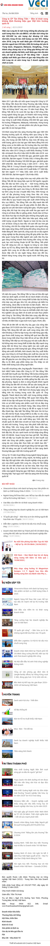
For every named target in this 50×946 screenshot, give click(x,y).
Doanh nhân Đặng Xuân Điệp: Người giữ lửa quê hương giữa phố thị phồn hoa (31, 823)
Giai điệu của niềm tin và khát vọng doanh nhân (23, 504)
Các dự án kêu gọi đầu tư (12, 931)
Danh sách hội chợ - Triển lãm (26, 700)
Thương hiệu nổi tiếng (11, 915)
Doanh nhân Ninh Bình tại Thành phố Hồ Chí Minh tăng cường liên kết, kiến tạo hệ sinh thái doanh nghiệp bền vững (25, 533)
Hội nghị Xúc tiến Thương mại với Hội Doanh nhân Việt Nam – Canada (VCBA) (31, 865)
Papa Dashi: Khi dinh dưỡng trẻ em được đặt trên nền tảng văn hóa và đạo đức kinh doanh (31, 782)
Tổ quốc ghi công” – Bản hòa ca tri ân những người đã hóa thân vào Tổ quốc (25, 518)
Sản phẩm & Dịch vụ (10, 928)
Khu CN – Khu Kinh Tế (11, 938)
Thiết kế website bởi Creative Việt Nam (25, 943)
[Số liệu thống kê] (7, 712)
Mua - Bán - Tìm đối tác (23, 729)
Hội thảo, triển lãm (10, 918)
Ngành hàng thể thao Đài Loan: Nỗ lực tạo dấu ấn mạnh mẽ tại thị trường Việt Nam (26, 496)
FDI (3, 935)
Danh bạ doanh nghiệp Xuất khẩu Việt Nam (31, 741)
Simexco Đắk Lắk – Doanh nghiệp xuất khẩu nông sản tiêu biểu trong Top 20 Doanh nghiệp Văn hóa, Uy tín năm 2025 (31, 803)
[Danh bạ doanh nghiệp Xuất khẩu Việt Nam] (7, 743)
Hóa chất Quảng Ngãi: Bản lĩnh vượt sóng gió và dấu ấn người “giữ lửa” (31, 770)
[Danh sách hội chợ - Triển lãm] (7, 702)
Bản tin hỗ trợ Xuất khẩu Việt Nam (28, 719)
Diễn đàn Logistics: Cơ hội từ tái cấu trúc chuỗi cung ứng (24, 525)
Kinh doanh (7, 921)
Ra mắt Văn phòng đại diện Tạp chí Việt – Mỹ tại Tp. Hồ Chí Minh (31, 543)
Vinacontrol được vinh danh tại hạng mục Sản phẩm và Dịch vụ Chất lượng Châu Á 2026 (26, 489)
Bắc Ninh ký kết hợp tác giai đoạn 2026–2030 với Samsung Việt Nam (31, 683)
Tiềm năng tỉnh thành (23, 751)
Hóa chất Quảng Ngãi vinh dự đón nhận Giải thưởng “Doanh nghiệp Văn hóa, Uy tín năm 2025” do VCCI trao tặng (31, 793)
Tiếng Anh (34, 13)
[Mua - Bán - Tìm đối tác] (7, 732)
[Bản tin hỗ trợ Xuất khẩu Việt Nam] (7, 721)
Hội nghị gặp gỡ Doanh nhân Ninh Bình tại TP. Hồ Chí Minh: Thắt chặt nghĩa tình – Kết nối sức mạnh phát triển (31, 814)
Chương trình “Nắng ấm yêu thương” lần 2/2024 (31, 834)
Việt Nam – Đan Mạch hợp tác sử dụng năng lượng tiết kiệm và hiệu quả (31, 557)
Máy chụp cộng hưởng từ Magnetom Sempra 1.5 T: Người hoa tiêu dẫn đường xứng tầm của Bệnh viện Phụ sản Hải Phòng (31, 571)
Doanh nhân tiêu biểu (11, 912)
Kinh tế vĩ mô (7, 925)
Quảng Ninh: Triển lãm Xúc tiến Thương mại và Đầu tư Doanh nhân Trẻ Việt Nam (31, 844)
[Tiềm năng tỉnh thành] (7, 754)
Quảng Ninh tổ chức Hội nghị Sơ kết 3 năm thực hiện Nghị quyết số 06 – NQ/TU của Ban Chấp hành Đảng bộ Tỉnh (31, 855)
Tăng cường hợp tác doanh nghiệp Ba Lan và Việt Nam (25, 511)
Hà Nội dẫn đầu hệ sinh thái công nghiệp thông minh (31, 662)
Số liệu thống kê (20, 710)
